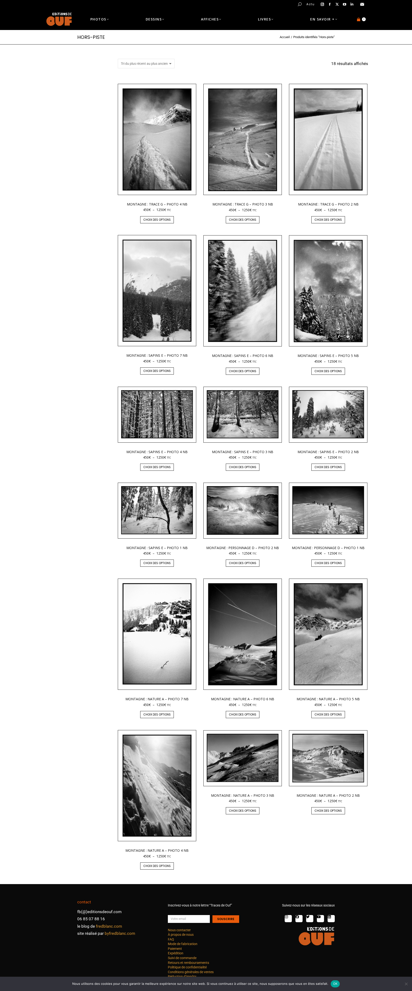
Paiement (175, 949)
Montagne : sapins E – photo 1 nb (157, 548)
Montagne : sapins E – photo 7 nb (157, 355)
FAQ (171, 939)
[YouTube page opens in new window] (344, 4)
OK (335, 984)
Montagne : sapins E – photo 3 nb (242, 452)
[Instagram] (288, 918)
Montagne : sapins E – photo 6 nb (242, 355)
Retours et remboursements (188, 963)
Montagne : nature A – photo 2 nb (328, 795)
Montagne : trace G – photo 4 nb (157, 204)
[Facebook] (299, 918)
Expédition (175, 953)
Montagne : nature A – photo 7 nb (157, 699)
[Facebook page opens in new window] (330, 4)
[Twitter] (309, 918)
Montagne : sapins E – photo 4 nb (157, 452)
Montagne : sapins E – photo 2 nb (328, 452)
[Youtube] (320, 918)
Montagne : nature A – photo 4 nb (157, 850)
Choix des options (157, 220)
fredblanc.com (109, 926)
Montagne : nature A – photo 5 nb (328, 699)
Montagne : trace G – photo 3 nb (242, 204)
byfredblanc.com (120, 933)
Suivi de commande (182, 958)
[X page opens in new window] (337, 4)
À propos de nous (181, 934)
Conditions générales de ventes (191, 972)
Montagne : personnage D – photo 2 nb (242, 548)
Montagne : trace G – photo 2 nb (328, 204)
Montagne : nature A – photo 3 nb (242, 795)
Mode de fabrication (182, 944)
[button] (70, 4)
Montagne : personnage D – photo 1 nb (328, 548)
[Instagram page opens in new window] (322, 4)
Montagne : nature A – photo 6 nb (242, 699)
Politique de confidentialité (187, 967)
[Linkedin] (331, 918)
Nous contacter (179, 930)
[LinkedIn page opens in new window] (352, 4)
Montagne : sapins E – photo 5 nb (328, 355)
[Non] (406, 983)
